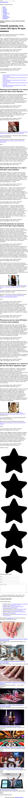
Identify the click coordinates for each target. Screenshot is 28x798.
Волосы (5, 10)
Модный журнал (4, 2)
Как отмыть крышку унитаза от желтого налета (14, 612)
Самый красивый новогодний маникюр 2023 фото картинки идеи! (14, 132)
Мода (4, 7)
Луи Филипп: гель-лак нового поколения (10, 726)
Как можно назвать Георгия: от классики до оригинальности (14, 609)
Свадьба (5, 9)
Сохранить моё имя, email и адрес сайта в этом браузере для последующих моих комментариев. (12, 596)
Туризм (4, 14)
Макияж (5, 12)
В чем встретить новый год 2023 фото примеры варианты (13, 286)
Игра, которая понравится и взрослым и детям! (11, 768)
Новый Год (5, 16)
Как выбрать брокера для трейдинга (9, 789)
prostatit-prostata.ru (19, 797)
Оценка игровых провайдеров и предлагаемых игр (12, 747)
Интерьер (5, 18)
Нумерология (6, 17)
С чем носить (6, 13)
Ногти (4, 8)
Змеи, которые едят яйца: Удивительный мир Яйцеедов (13, 607)
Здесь (1, 135)
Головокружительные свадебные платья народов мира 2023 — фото (15, 604)
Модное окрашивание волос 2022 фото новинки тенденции (12, 413)
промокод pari (10, 618)
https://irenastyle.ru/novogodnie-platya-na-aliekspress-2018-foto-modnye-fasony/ (12, 296)
